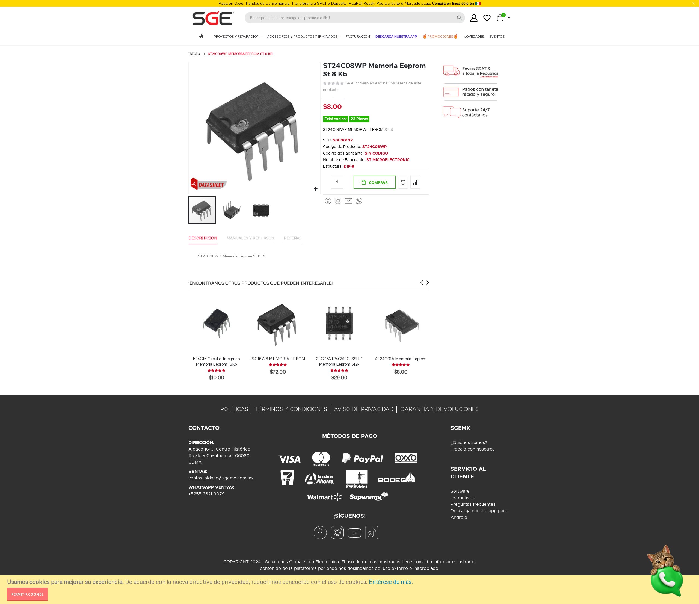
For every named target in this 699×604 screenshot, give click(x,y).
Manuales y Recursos (250, 238)
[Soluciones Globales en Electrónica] (213, 17)
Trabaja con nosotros (473, 449)
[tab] (202, 238)
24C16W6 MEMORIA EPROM (278, 358)
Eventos (497, 36)
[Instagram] (338, 201)
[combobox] (355, 17)
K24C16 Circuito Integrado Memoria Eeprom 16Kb (216, 361)
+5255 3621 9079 (206, 494)
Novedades (474, 36)
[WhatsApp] (359, 201)
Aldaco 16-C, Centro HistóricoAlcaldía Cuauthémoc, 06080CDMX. (219, 455)
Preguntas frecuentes (473, 504)
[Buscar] (459, 17)
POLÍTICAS (234, 409)
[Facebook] (328, 201)
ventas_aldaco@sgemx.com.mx (221, 478)
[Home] (201, 36)
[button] (315, 189)
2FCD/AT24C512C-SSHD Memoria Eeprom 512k (339, 361)
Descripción (202, 238)
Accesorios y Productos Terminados (303, 36)
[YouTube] (354, 532)
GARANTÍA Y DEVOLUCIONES (440, 409)
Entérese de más (390, 581)
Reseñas (293, 238)
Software (460, 491)
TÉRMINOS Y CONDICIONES (291, 409)
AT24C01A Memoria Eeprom (401, 358)
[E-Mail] (348, 201)
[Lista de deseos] (487, 18)
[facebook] (320, 532)
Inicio (194, 54)
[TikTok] (371, 532)
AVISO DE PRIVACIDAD (364, 409)
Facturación (358, 36)
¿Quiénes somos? (469, 442)
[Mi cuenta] (474, 18)
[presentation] (422, 282)
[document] (350, 589)
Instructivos (463, 498)
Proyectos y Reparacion (237, 36)
